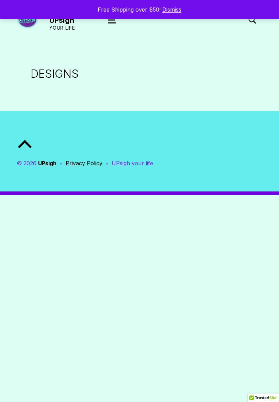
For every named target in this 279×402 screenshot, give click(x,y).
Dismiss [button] (171, 9)
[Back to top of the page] (25, 149)
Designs (55, 73)
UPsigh (61, 20)
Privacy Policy (84, 163)
